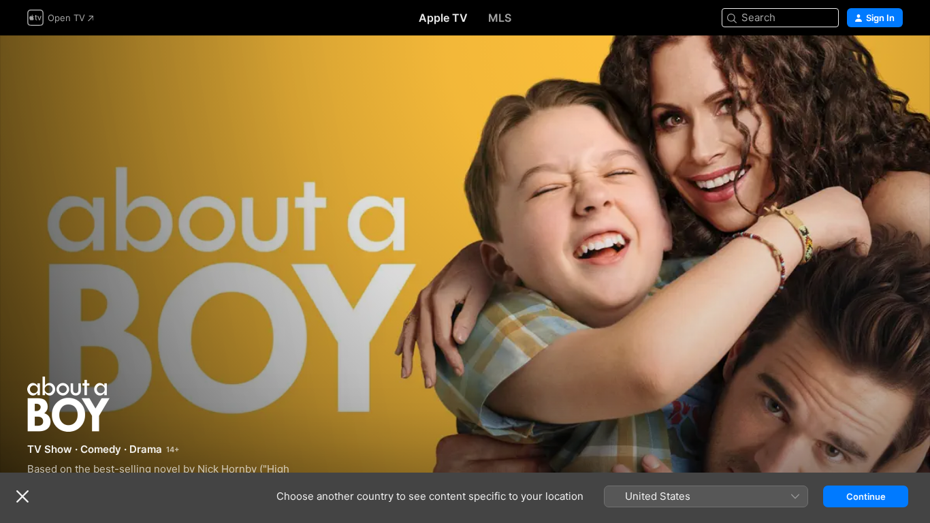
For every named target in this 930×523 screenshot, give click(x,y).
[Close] (22, 496)
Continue (866, 496)
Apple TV (443, 18)
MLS (499, 18)
